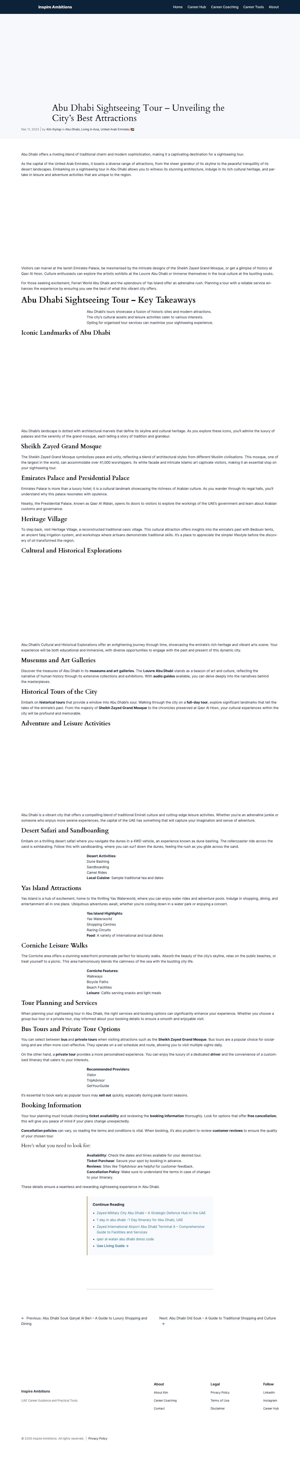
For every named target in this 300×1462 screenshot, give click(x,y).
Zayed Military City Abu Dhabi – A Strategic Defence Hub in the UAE (151, 1213)
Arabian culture (189, 489)
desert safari (65, 841)
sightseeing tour (230, 154)
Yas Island (29, 898)
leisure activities (148, 317)
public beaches (258, 956)
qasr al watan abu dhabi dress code (125, 1239)
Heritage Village (64, 529)
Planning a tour (217, 283)
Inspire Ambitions (55, 6)
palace (60, 494)
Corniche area (40, 956)
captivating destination (189, 154)
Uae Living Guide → (113, 1246)
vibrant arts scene (253, 645)
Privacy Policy (97, 1438)
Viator (91, 1075)
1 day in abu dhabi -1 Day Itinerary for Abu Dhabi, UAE (140, 1220)
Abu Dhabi (72, 129)
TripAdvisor (96, 1080)
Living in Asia (90, 129)
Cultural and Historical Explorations (69, 645)
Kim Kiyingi (54, 129)
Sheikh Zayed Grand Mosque (52, 457)
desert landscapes (36, 169)
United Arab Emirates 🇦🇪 (117, 129)
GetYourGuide (98, 1086)
